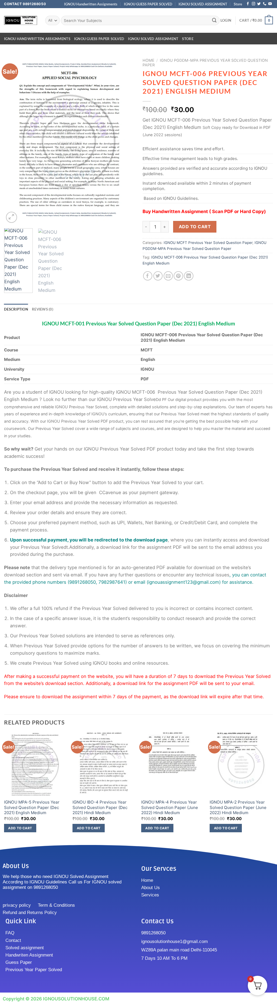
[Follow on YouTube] (270, 4)
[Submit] (214, 20)
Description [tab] (16, 309)
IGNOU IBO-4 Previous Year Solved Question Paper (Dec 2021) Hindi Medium (99, 807)
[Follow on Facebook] (248, 4)
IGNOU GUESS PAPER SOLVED (148, 4)
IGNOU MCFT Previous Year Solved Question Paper (208, 242)
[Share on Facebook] (148, 276)
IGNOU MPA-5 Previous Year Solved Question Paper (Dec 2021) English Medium (32, 807)
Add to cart (195, 226)
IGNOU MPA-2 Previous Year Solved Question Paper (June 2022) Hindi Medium (238, 807)
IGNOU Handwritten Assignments (90, 4)
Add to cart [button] (20, 828)
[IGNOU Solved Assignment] (20, 20)
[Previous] (13, 140)
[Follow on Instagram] (253, 4)
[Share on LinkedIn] (188, 276)
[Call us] (264, 4)
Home (148, 60)
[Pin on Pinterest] (178, 276)
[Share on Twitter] (158, 276)
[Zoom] (11, 217)
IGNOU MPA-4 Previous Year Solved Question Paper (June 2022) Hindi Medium (169, 807)
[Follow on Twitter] (259, 4)
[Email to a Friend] (168, 276)
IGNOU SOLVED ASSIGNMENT (203, 4)
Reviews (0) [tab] (42, 309)
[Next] (125, 140)
